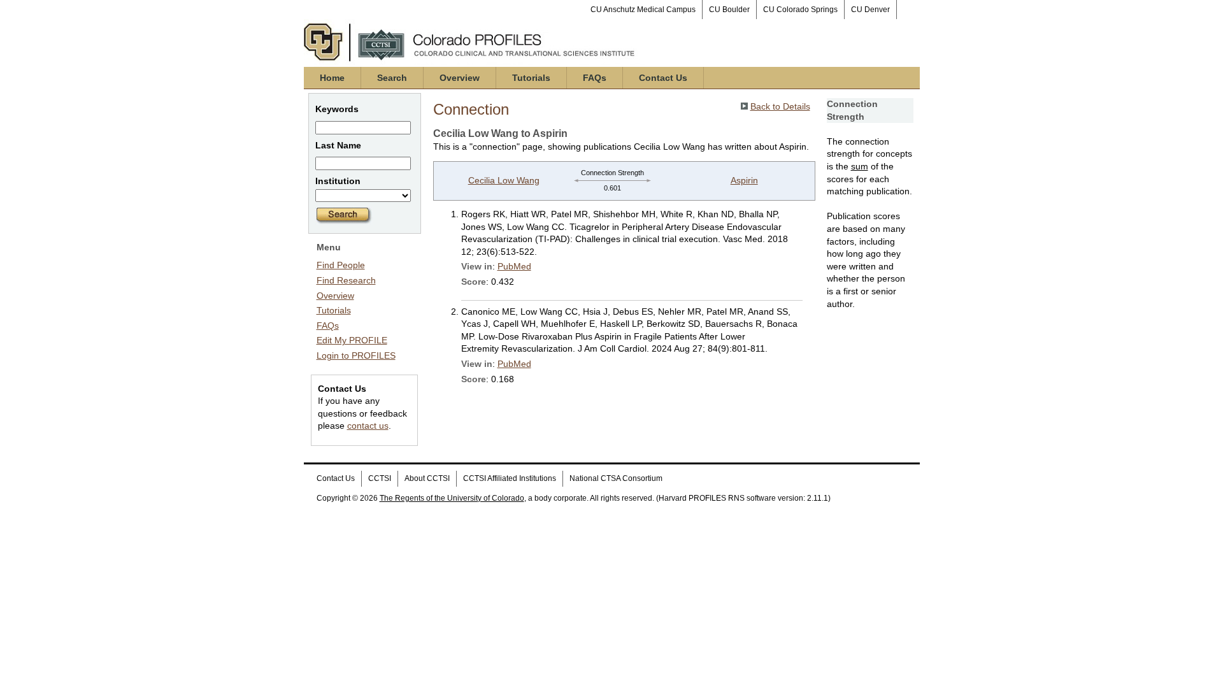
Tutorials (531, 78)
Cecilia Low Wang (504, 180)
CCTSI (379, 478)
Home (332, 78)
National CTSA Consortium (615, 478)
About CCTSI (427, 478)
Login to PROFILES (356, 355)
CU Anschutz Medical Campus (643, 9)
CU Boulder (729, 9)
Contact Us (663, 78)
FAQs (594, 78)
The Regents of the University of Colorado (452, 498)
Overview (460, 78)
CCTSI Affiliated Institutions (509, 478)
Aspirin (744, 180)
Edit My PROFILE (352, 340)
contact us (368, 425)
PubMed (514, 266)
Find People (341, 265)
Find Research (346, 280)
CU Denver (870, 9)
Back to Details (780, 106)
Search (392, 78)
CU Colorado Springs (800, 9)
